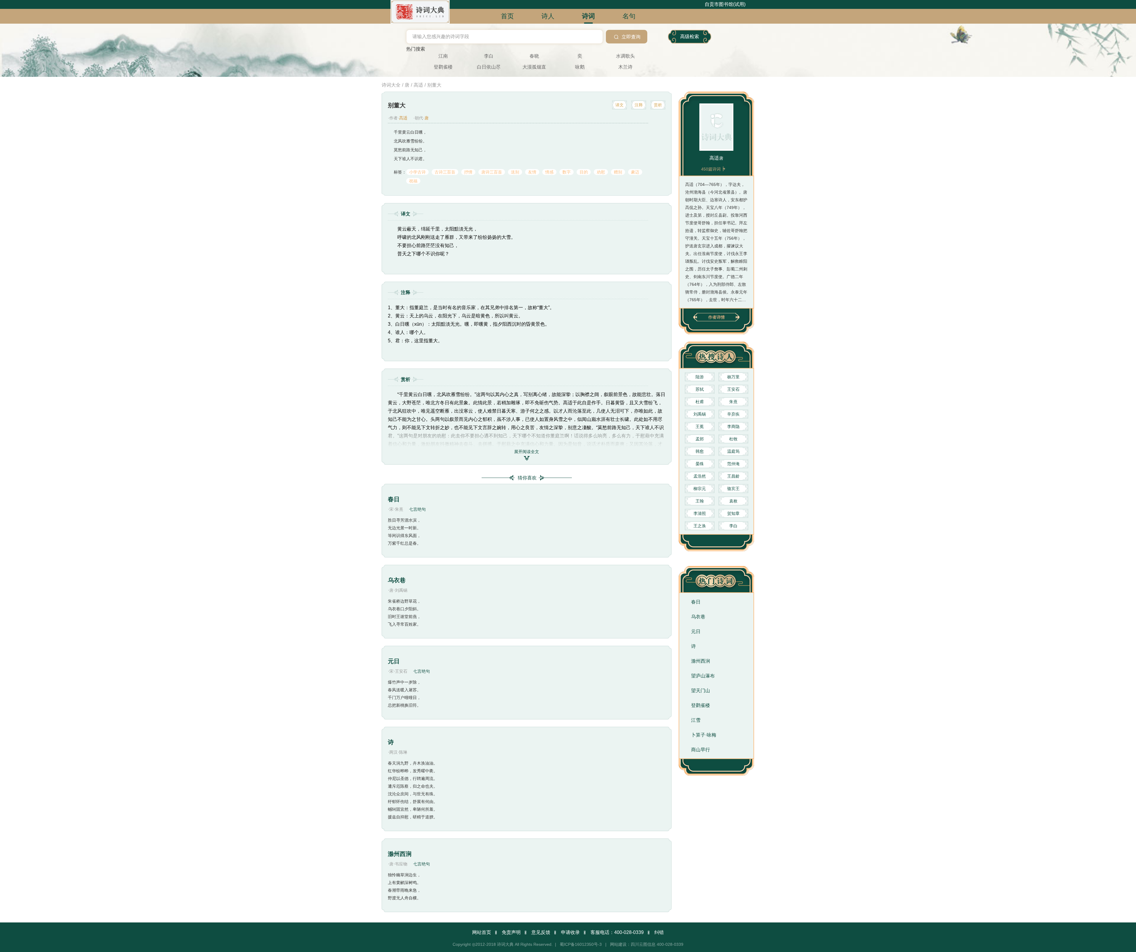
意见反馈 (540, 932)
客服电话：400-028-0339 (617, 932)
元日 (394, 661)
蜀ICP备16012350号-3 (581, 944)
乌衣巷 (397, 580)
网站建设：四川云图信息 (633, 944)
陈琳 (403, 752)
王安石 (401, 671)
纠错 (659, 932)
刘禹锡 (401, 590)
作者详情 (716, 317)
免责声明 (511, 932)
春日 (394, 499)
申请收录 (570, 932)
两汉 (393, 752)
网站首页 (481, 932)
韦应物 (401, 864)
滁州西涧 (400, 854)
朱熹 (399, 509)
